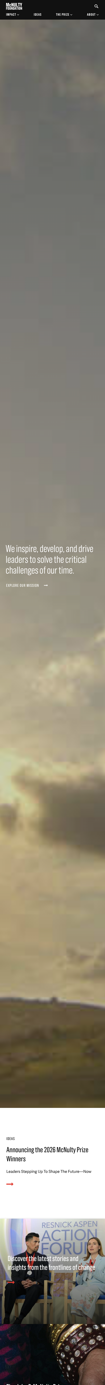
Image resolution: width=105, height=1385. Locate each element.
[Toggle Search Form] (96, 6)
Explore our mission (22, 586)
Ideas (38, 14)
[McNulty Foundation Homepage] (14, 6)
